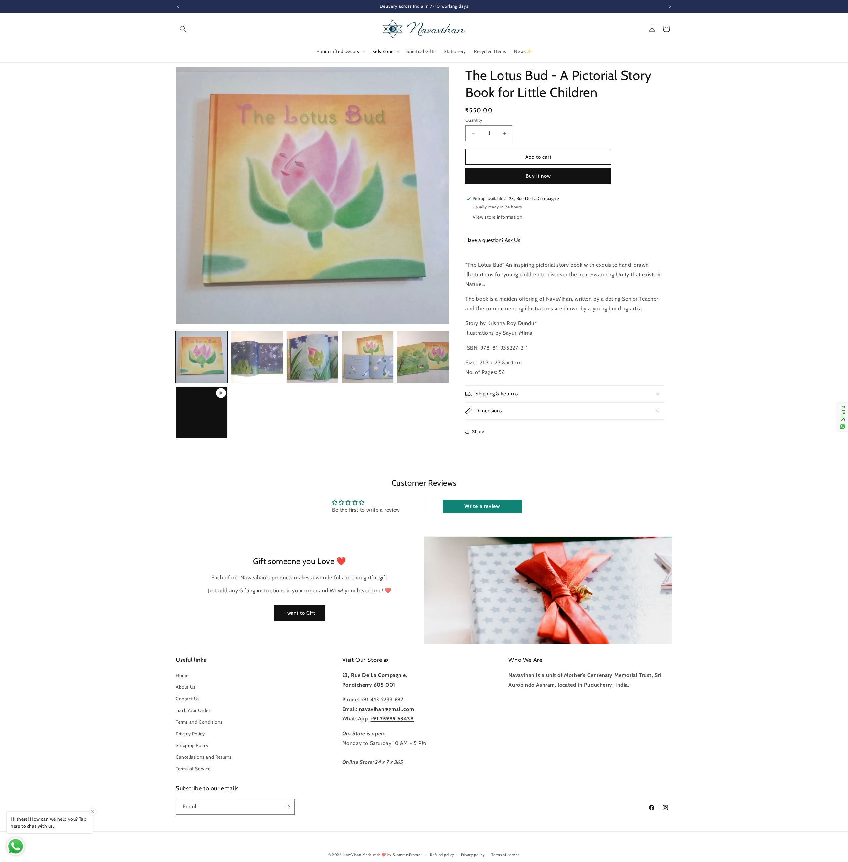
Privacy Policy (190, 734)
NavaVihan (352, 854)
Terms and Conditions (199, 722)
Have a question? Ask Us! (493, 240)
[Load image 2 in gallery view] (257, 357)
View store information (497, 217)
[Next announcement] (670, 6)
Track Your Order (193, 710)
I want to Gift (299, 613)
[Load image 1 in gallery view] (202, 357)
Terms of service (505, 854)
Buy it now (538, 176)
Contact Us (188, 699)
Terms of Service (193, 769)
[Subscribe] (287, 807)
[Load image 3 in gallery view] (312, 357)
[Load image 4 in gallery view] (368, 357)
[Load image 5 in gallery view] (423, 357)
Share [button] (478, 431)
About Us (186, 687)
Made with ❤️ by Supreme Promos (392, 854)
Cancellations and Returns (204, 757)
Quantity (473, 120)
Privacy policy (473, 854)
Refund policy (442, 854)
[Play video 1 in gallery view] (202, 412)
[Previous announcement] (178, 6)
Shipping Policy (192, 745)
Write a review (482, 506)
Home (182, 675)
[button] (183, 29)
